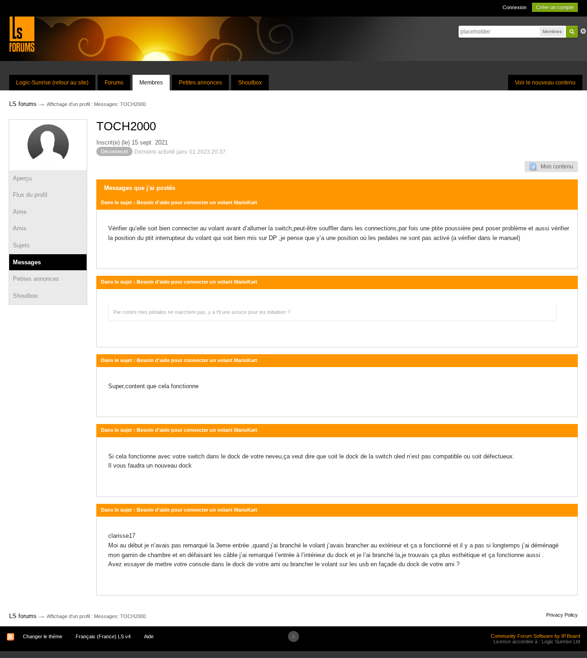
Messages (27, 262)
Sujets (21, 245)
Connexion (514, 7)
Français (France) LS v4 (103, 636)
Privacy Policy (562, 615)
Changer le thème (42, 636)
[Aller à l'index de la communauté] (21, 33)
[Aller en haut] (293, 636)
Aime (20, 211)
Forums (114, 82)
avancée (583, 31)
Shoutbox (250, 82)
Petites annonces (200, 82)
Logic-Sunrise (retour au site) (52, 82)
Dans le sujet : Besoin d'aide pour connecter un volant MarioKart (179, 202)
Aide (149, 636)
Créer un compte (555, 7)
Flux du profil (30, 194)
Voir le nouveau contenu (545, 82)
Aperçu (22, 178)
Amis (20, 228)
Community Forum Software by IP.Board (535, 636)
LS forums (23, 616)
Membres (151, 82)
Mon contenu (555, 166)
